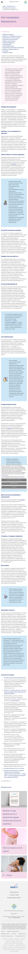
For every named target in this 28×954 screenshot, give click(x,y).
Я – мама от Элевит (14, 895)
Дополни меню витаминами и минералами (13, 47)
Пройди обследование (8, 34)
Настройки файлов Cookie (20, 936)
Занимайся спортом (7, 52)
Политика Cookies (21, 933)
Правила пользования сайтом (13, 931)
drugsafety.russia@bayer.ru (21, 928)
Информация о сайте (5, 933)
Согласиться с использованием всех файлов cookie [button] (14, 479)
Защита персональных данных (7, 936)
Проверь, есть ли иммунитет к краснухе (12, 36)
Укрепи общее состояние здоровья (11, 37)
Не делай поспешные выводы (9, 39)
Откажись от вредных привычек (10, 49)
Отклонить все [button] (14, 487)
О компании (14, 933)
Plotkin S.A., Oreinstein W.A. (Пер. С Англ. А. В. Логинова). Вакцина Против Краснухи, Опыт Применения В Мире (15, 692)
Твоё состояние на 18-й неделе (12, 849)
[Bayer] (14, 906)
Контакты (3, 931)
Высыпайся (5, 51)
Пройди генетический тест (8, 41)
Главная (4, 6)
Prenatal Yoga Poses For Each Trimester (14, 768)
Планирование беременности (8, 8)
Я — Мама (7, 875)
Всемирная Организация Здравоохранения (15, 677)
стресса (16, 189)
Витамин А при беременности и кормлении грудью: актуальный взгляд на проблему (12, 817)
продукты (13, 322)
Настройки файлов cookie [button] (14, 483)
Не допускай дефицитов (8, 42)
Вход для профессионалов (14, 897)
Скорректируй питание (8, 46)
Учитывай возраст (7, 44)
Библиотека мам (11, 6)
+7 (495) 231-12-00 (16, 917)
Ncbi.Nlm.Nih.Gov (15, 700)
